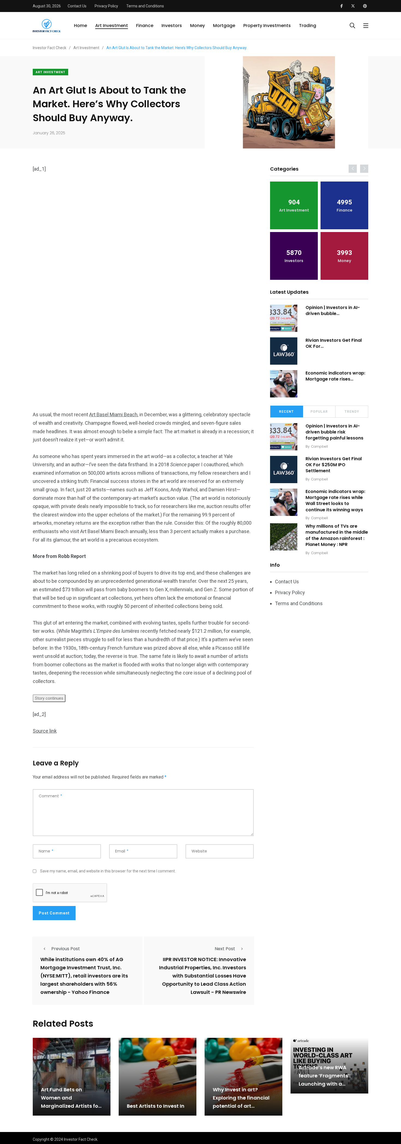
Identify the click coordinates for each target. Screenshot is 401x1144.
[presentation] (353, 169)
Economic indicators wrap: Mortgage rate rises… (335, 376)
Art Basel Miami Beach (113, 414)
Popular (319, 412)
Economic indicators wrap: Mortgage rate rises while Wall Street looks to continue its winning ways (335, 500)
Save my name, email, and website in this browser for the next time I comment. (108, 871)
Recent (286, 412)
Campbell (319, 446)
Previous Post (65, 949)
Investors (171, 25)
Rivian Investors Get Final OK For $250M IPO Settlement (334, 465)
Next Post (225, 949)
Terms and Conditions (145, 6)
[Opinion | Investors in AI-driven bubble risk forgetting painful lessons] (283, 318)
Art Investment (111, 25)
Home (80, 25)
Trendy (352, 412)
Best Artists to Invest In (155, 1106)
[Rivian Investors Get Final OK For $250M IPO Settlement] (283, 351)
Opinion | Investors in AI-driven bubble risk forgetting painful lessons (334, 432)
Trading (307, 25)
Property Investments (267, 25)
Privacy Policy (106, 6)
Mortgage (224, 25)
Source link (45, 731)
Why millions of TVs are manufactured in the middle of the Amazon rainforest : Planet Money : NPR (337, 535)
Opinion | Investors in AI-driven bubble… (333, 310)
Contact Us (77, 6)
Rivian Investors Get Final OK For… (334, 343)
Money (197, 25)
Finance (144, 25)
